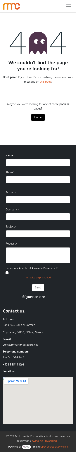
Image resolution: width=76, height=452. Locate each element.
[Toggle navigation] (68, 6)
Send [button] (38, 287)
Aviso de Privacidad (44, 441)
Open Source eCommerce (54, 447)
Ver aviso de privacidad (38, 278)
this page (45, 81)
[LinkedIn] (59, 297)
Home (38, 117)
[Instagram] (69, 297)
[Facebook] (50, 297)
